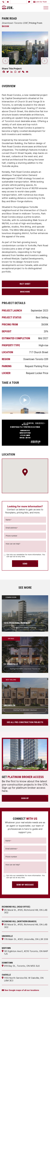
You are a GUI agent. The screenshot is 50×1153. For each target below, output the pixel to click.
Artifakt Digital (35, 1149)
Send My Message (25, 884)
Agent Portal (7, 1047)
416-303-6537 (13, 1030)
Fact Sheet (25, 283)
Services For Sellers (11, 1065)
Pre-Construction (10, 1056)
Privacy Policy (17, 1149)
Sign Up (25, 798)
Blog (4, 1087)
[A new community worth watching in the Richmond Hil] (41, 1132)
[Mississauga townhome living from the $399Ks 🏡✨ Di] (8, 1115)
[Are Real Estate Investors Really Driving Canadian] (25, 1132)
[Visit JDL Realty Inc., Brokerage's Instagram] (20, 1102)
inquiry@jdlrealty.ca (15, 1033)
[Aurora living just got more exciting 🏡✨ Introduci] (8, 1132)
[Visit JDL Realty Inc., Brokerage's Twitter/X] (11, 1102)
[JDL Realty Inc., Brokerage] (7, 7)
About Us (6, 1052)
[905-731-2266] (4, 2)
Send (25, 563)
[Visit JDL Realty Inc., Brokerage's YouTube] (24, 1102)
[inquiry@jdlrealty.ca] (8, 2)
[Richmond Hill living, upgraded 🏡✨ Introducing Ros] (25, 1115)
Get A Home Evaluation (12, 1069)
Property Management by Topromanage (20, 1078)
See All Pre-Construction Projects (25, 722)
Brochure (25, 291)
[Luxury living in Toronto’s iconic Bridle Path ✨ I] (41, 1115)
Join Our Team (41, 2)
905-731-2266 (12, 1026)
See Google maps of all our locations (22, 990)
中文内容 (6, 1091)
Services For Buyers (11, 1074)
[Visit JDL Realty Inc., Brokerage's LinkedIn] (7, 1102)
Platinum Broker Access (13, 1061)
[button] (29, 2)
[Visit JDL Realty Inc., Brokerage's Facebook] (16, 1102)
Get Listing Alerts (10, 1082)
